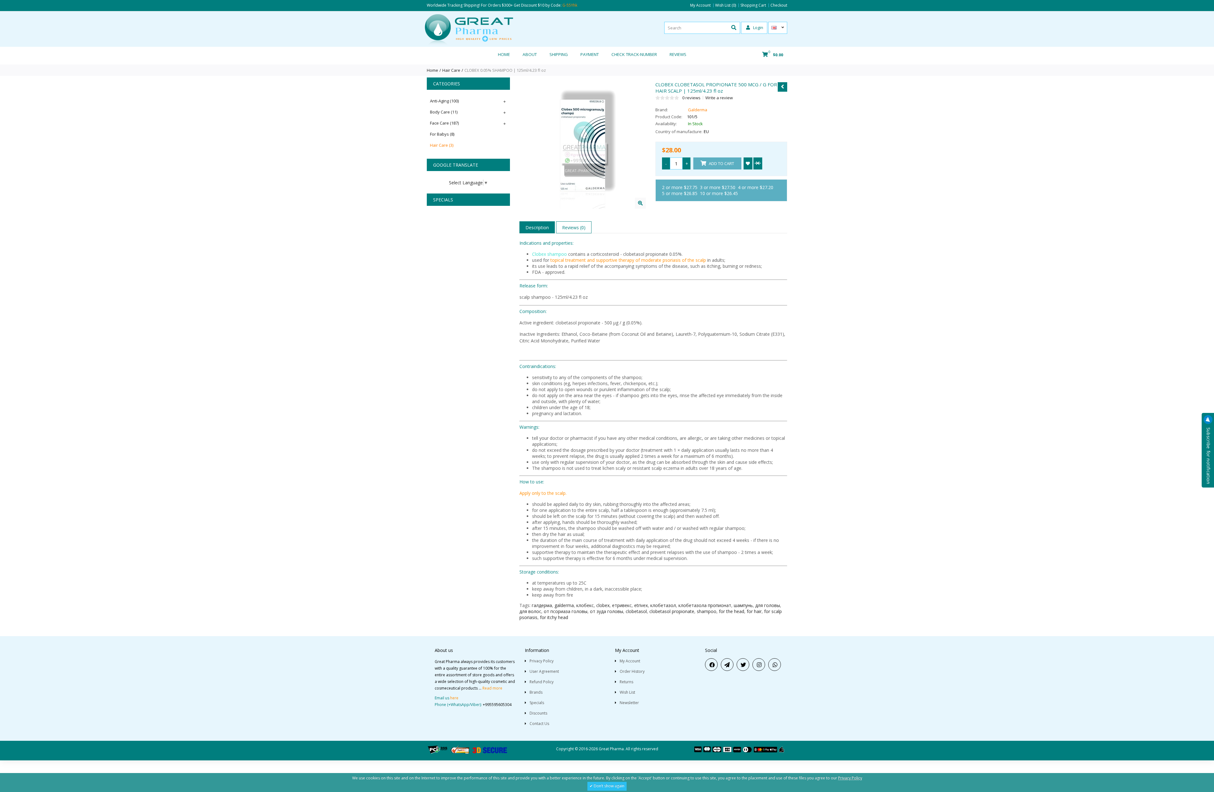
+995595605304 (497, 704)
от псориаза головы (565, 611)
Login (757, 27)
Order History (632, 671)
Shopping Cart (753, 5)
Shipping (558, 54)
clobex (603, 605)
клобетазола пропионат (704, 605)
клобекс (585, 605)
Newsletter (629, 702)
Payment (589, 54)
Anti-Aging (444, 101)
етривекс (622, 605)
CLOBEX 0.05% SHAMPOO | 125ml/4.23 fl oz (505, 70)
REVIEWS (678, 54)
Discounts (538, 713)
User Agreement (544, 671)
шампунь (743, 605)
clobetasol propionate (671, 611)
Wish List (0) (725, 5)
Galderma (697, 110)
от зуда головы (606, 611)
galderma (564, 605)
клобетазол (663, 605)
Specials (537, 702)
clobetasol (636, 611)
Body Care (443, 112)
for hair (754, 611)
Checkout (778, 5)
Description (537, 227)
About (530, 54)
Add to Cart (721, 163)
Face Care (444, 123)
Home (504, 54)
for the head (731, 611)
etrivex (641, 605)
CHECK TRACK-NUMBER (634, 54)
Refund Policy (542, 682)
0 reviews (691, 98)
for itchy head (554, 617)
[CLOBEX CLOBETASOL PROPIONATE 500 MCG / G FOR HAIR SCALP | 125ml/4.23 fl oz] (640, 203)
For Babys (442, 134)
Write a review (719, 98)
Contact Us (539, 723)
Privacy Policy (542, 661)
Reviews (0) (574, 227)
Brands (536, 692)
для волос (530, 611)
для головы (767, 605)
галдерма (542, 605)
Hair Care (451, 70)
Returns (626, 682)
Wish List (627, 692)
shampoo (706, 611)
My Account (700, 5)
